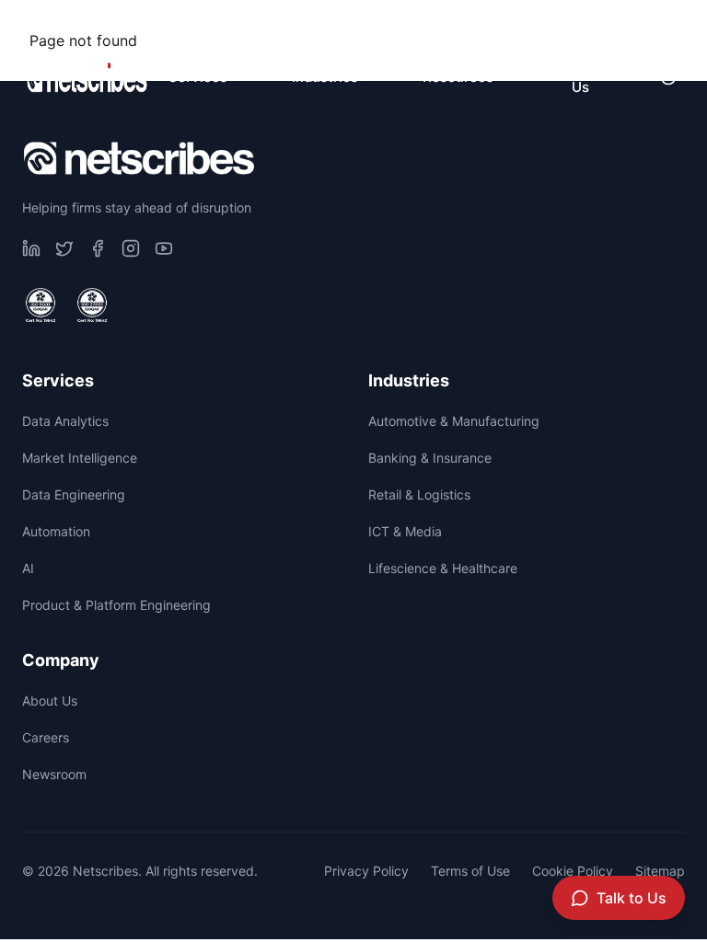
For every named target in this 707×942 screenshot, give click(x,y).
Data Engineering (73, 494)
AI (28, 568)
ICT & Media (405, 531)
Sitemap (660, 871)
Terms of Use (470, 871)
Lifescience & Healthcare (442, 568)
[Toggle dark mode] (668, 77)
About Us (49, 700)
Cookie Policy (572, 871)
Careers (510, 23)
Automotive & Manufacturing (453, 421)
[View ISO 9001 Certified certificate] (40, 305)
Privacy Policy (366, 871)
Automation (56, 531)
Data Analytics (65, 421)
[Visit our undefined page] (31, 248)
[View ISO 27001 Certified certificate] (92, 305)
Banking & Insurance (430, 457)
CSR (410, 23)
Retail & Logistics (419, 494)
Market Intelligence (79, 457)
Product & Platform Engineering (116, 605)
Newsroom (631, 23)
